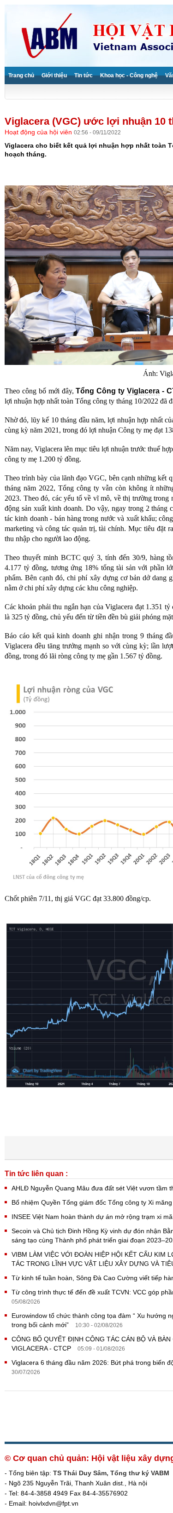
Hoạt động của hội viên (39, 132)
